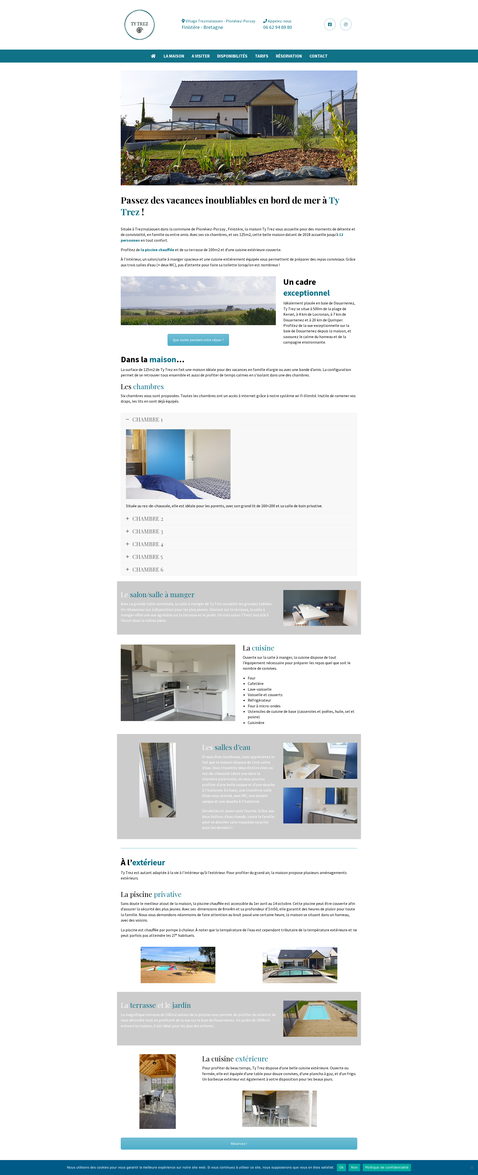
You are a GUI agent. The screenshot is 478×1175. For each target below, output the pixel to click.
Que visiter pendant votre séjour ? (198, 340)
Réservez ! (239, 1143)
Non (354, 1167)
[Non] (471, 1167)
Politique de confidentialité (387, 1167)
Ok (341, 1167)
